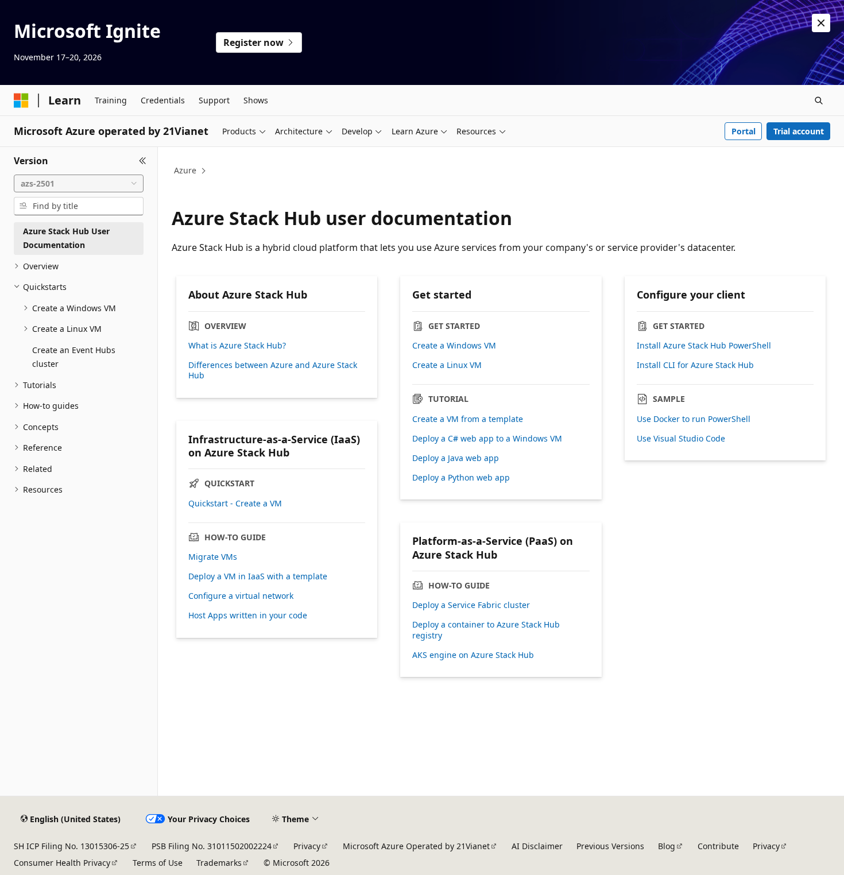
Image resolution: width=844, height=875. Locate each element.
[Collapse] (143, 161)
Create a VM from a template (467, 419)
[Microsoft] (21, 100)
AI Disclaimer (537, 846)
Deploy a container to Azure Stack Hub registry (486, 630)
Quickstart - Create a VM (235, 503)
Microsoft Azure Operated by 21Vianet (416, 846)
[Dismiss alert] (821, 23)
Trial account (798, 131)
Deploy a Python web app (461, 478)
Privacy (306, 846)
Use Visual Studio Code (681, 438)
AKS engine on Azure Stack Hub (473, 655)
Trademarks (219, 862)
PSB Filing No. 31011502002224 (212, 846)
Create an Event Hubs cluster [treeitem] (73, 357)
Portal (743, 131)
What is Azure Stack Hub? (237, 345)
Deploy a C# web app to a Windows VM (487, 438)
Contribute (718, 846)
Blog (666, 846)
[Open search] (818, 100)
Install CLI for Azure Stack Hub (695, 365)
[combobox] (79, 184)
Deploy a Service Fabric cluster (471, 605)
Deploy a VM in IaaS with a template (257, 576)
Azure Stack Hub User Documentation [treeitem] (66, 238)
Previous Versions (610, 846)
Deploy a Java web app (455, 458)
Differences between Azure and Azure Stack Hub (272, 370)
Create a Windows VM (454, 345)
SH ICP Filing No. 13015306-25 (71, 846)
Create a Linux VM (447, 365)
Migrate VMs (212, 557)
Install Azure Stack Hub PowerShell (704, 345)
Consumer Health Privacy (62, 862)
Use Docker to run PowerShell (693, 419)
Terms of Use (158, 862)
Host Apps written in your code (247, 615)
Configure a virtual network (240, 596)
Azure (185, 170)
